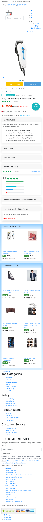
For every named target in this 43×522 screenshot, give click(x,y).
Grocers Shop (10, 388)
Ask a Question (10, 218)
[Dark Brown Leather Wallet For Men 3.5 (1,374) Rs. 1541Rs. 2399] (11, 320)
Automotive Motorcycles (13, 380)
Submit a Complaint (12, 405)
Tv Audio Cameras (11, 382)
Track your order (11, 428)
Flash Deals (10, 95)
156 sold (30, 95)
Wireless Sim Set (11, 472)
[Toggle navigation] (6, 37)
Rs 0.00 (30, 32)
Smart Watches (10, 488)
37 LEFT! (35, 106)
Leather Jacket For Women (14, 477)
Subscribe (6, 453)
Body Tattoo (9, 499)
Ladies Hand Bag (11, 497)
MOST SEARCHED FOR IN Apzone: (12, 465)
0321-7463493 (22, 5)
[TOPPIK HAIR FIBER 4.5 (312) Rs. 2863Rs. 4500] (32, 355)
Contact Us (9, 415)
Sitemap (8, 435)
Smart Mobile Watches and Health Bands (18, 490)
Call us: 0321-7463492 (12, 418)
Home (3, 88)
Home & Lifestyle (11, 386)
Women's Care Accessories (14, 501)
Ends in (18, 95)
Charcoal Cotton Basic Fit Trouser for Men (19, 475)
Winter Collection (11, 470)
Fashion (8, 88)
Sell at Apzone (10, 430)
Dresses (8, 494)
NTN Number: (10, 420)
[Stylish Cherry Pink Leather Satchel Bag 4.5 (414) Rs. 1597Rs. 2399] (32, 248)
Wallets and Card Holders (13, 486)
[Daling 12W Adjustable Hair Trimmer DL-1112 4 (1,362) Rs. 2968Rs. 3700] (11, 248)
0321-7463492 (11, 5)
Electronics (9, 377)
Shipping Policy (10, 403)
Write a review (36, 171)
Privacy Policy (10, 401)
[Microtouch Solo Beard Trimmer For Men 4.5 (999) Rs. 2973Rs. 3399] (11, 355)
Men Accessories (25, 88)
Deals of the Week (11, 432)
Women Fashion (10, 492)
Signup (38, 26)
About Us (8, 413)
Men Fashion (15, 88)
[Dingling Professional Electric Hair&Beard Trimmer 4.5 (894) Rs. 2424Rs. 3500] (11, 287)
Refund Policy (10, 399)
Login (38, 23)
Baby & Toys (9, 391)
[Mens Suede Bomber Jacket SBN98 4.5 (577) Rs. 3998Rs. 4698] (32, 287)
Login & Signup (36, 28)
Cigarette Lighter (11, 479)
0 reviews (16, 101)
